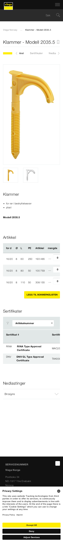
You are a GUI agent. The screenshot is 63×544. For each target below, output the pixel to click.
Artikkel (19, 53)
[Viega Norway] (8, 4)
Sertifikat (11, 334)
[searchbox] (29, 15)
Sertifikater (36, 53)
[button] (31, 394)
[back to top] (57, 463)
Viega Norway (10, 29)
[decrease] (50, 259)
